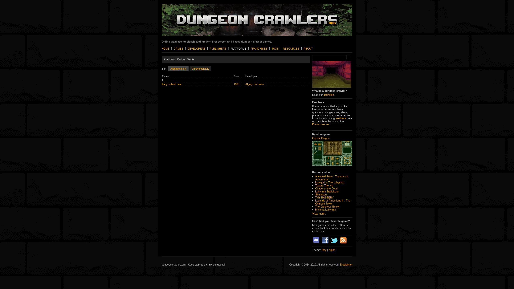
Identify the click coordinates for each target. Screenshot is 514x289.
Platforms (238, 48)
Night (332, 249)
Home (165, 48)
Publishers (218, 48)
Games (178, 48)
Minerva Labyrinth (325, 209)
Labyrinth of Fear (172, 84)
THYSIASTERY (324, 197)
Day (324, 249)
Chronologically (200, 68)
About (308, 48)
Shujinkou (321, 194)
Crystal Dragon (320, 138)
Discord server (320, 124)
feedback (341, 118)
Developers (196, 48)
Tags (275, 48)
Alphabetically (178, 68)
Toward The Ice (324, 185)
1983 (236, 84)
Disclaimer (346, 264)
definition (328, 94)
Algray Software (254, 84)
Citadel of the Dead (326, 188)
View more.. (319, 213)
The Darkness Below (327, 206)
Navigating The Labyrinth (329, 182)
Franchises (259, 48)
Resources (291, 48)
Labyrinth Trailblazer (327, 191)
